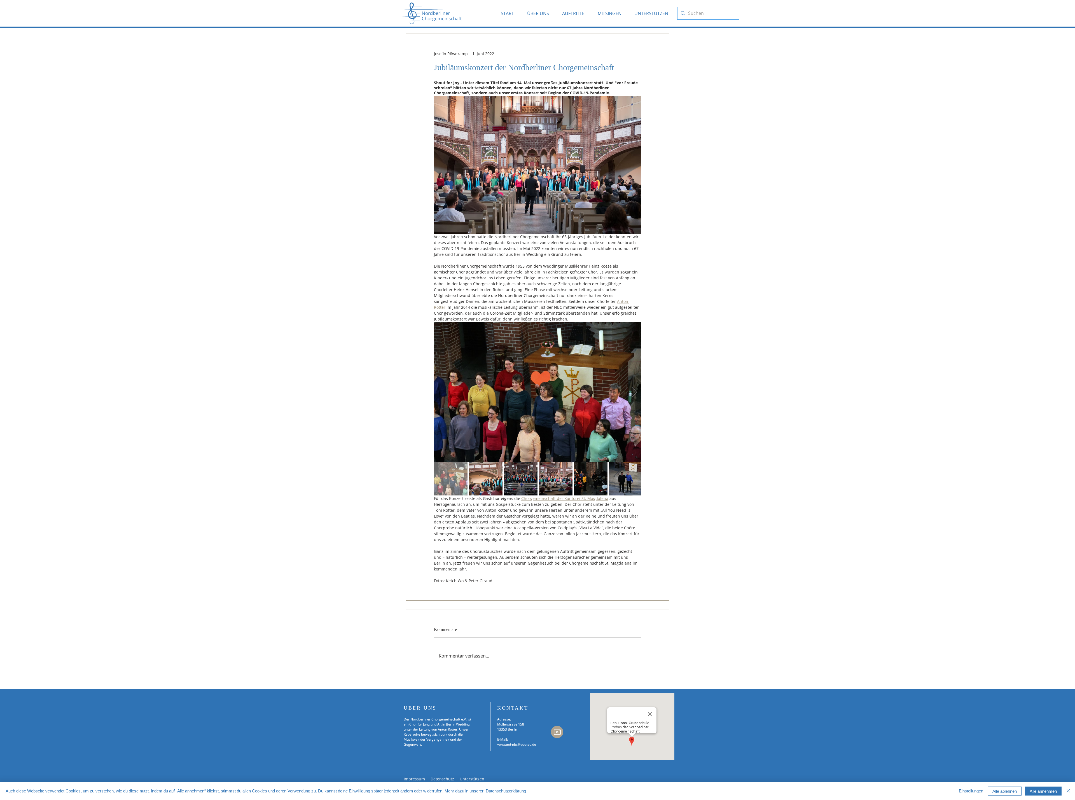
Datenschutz (443, 779)
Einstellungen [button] (971, 791)
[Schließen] (1068, 791)
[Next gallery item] (634, 392)
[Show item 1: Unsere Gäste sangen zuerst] (451, 478)
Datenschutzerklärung (506, 791)
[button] (540, 13)
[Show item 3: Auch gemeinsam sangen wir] (521, 478)
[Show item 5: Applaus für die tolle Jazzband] (590, 478)
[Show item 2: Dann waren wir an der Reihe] (486, 478)
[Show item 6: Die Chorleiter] (625, 478)
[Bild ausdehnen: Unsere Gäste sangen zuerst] (537, 392)
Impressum (414, 779)
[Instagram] (557, 732)
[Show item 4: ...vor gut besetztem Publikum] (555, 478)
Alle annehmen (1043, 791)
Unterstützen (472, 779)
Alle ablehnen (1004, 791)
